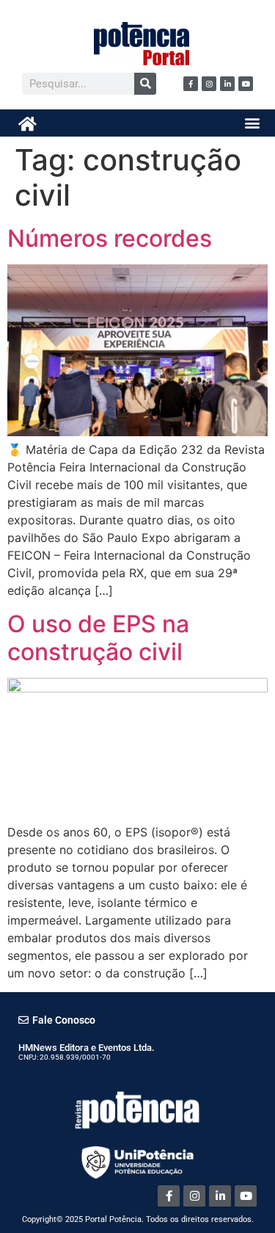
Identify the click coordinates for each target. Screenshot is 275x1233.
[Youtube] (245, 83)
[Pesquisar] (145, 84)
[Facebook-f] (190, 83)
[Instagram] (209, 83)
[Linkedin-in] (227, 83)
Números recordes (109, 238)
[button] (252, 122)
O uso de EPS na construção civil (98, 638)
